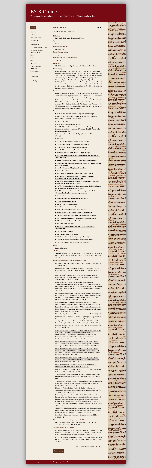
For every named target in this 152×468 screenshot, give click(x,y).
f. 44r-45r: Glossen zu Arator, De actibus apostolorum (72, 150)
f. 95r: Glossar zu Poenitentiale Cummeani (68, 207)
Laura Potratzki (89, 447)
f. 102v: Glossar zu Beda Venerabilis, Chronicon (70, 221)
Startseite (33, 32)
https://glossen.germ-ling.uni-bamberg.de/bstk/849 (69, 434)
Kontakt (33, 462)
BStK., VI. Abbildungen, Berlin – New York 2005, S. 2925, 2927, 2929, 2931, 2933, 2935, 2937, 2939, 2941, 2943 (76, 424)
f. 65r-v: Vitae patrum (62, 171)
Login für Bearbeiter (65, 462)
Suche (33, 28)
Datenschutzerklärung (50, 462)
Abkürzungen (34, 77)
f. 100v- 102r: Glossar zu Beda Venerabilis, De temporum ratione (75, 218)
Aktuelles (33, 35)
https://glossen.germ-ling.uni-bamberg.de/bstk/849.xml (79, 439)
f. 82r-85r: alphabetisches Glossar (65, 201)
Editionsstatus (35, 71)
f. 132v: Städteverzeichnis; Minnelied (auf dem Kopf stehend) (74, 240)
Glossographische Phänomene (36, 67)
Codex (95, 66)
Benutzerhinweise (36, 37)
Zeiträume (34, 58)
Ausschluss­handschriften (40, 47)
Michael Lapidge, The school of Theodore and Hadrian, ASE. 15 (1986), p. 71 (78, 314)
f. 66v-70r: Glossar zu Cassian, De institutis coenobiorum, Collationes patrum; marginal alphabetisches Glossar (77, 182)
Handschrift (60, 31)
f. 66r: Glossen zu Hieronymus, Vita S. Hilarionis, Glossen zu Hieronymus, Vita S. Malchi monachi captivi (74, 177)
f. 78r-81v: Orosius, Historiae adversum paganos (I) (71, 198)
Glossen (72, 31)
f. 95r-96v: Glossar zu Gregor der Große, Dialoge (70, 210)
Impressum (40, 462)
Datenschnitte (34, 40)
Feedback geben (35, 81)
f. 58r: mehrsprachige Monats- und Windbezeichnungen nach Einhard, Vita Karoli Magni (77, 156)
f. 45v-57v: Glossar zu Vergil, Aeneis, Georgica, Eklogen (72, 153)
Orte (32, 60)
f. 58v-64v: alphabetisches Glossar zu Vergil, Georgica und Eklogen (76, 160)
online (84, 299)
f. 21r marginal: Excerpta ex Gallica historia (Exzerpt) (72, 144)
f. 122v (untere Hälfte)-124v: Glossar (66, 234)
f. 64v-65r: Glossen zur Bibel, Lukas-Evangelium (70, 168)
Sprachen (33, 63)
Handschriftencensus (61, 248)
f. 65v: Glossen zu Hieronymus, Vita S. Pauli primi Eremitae (74, 173)
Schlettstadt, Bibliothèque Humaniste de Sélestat (69, 38)
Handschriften (35, 44)
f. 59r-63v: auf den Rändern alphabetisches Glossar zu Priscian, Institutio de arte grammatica (78, 164)
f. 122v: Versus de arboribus (64, 231)
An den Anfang (58, 451)
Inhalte (33, 55)
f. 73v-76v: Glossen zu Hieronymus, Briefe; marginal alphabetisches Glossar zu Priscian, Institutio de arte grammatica (76, 192)
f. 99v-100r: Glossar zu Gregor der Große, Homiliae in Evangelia (75, 215)
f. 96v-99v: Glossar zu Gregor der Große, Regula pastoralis (73, 212)
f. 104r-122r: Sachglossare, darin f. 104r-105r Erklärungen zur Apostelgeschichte (75, 227)
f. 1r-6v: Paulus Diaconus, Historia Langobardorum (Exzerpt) (74, 114)
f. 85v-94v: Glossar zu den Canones (66, 204)
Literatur (33, 74)
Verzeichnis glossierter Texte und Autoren (37, 51)
